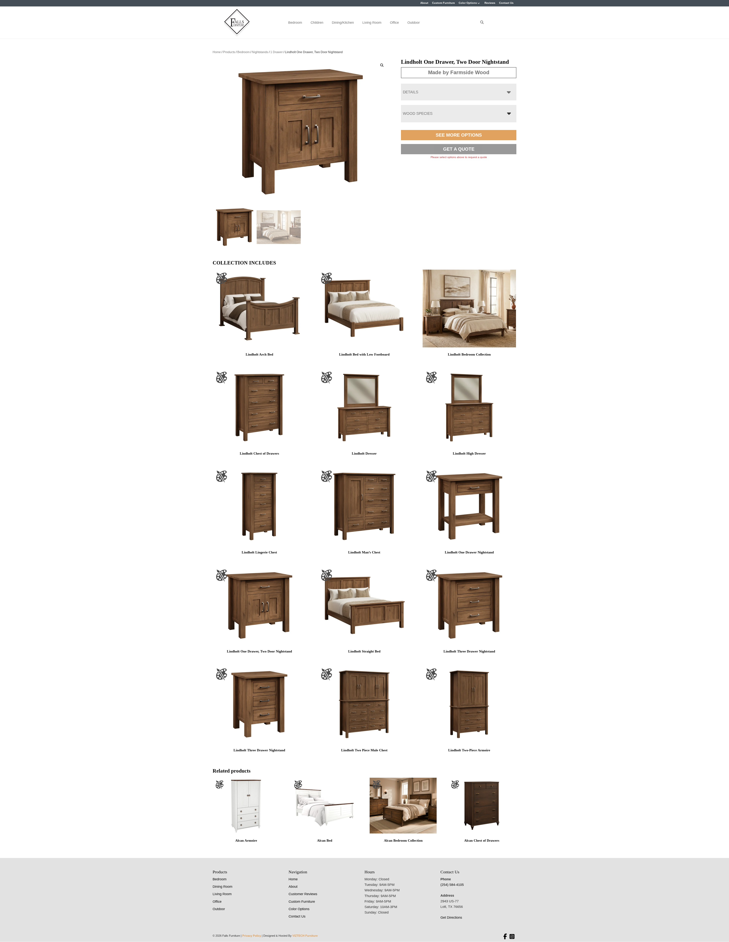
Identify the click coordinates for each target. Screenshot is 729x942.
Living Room (371, 22)
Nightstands (260, 52)
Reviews (489, 2)
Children (317, 22)
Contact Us (506, 2)
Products (229, 52)
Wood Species (417, 113)
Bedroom (295, 22)
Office (394, 22)
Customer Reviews (303, 894)
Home (217, 52)
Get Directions (451, 917)
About (424, 2)
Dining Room (222, 886)
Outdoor (413, 22)
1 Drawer (276, 52)
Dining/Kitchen (343, 22)
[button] (382, 65)
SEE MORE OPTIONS (459, 135)
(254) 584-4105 (452, 885)
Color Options (468, 2)
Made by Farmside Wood (458, 72)
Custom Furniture (443, 2)
